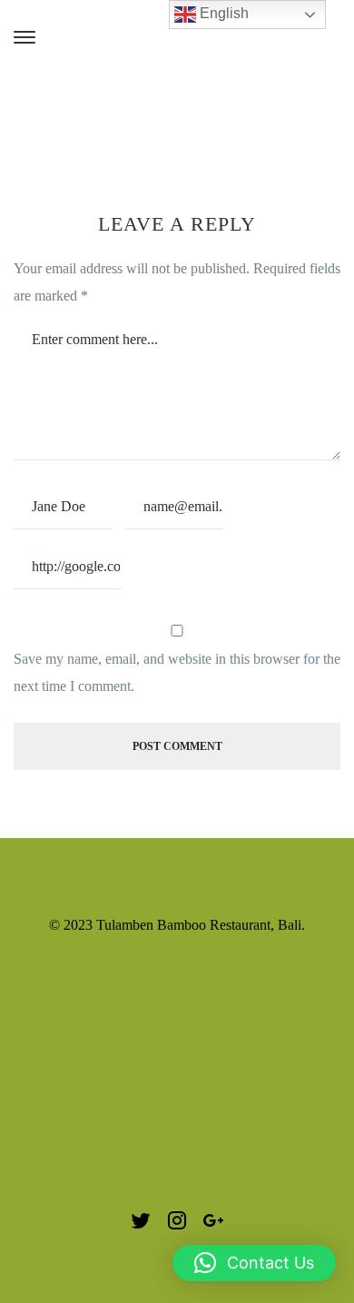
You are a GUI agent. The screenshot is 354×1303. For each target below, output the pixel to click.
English (222, 13)
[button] (254, 1263)
